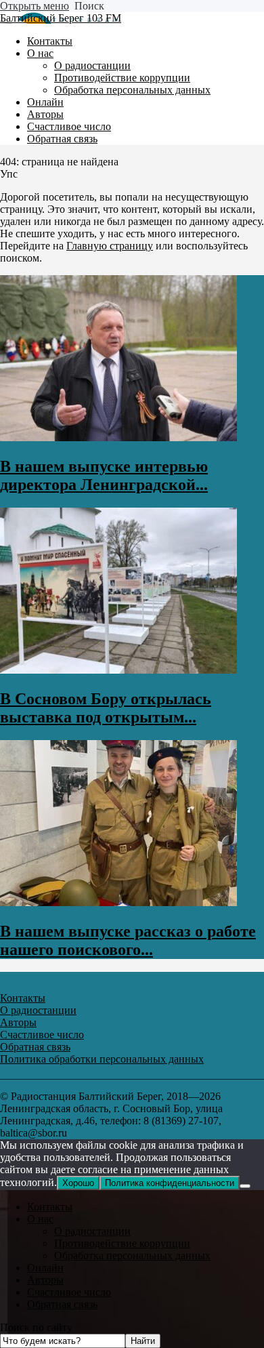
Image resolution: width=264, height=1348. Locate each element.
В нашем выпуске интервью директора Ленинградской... (104, 475)
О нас (40, 1219)
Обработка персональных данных (132, 1255)
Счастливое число (69, 1292)
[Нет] (245, 1186)
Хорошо (78, 1183)
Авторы (45, 1280)
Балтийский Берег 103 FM (60, 18)
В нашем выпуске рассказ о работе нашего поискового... (128, 940)
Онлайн (45, 1267)
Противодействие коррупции (122, 1243)
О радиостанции (92, 1231)
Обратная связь (62, 1304)
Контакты (49, 1206)
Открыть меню (34, 6)
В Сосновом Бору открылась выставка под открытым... (105, 708)
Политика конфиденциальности (169, 1183)
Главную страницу (109, 245)
